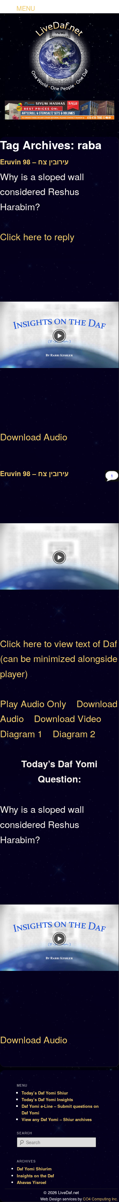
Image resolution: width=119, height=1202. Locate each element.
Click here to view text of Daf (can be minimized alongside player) (58, 658)
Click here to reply (37, 236)
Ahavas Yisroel (31, 1182)
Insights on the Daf (35, 1176)
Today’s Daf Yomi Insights (47, 1099)
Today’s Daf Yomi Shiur (45, 1093)
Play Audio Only (33, 703)
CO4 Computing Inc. (100, 1198)
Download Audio (33, 436)
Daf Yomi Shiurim (34, 1169)
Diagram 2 (74, 733)
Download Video (67, 718)
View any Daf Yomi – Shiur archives (57, 1119)
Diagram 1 (21, 733)
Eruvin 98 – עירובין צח (34, 161)
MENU (26, 8)
